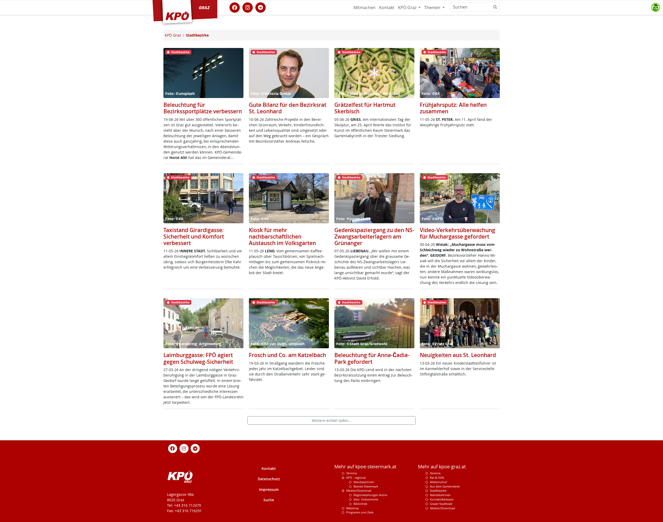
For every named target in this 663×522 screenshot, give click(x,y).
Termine (351, 473)
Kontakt (386, 7)
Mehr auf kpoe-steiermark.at (365, 467)
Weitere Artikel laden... (331, 420)
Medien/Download (358, 490)
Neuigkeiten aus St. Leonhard (458, 355)
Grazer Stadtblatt (441, 504)
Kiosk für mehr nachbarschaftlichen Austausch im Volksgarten (282, 236)
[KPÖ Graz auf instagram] (247, 7)
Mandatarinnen (364, 482)
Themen (432, 7)
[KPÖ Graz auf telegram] (260, 7)
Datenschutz (269, 478)
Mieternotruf (438, 482)
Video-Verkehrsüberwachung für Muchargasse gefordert (457, 233)
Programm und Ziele (359, 512)
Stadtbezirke (438, 490)
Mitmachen (365, 7)
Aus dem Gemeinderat (445, 486)
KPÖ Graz (407, 7)
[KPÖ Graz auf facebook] (234, 7)
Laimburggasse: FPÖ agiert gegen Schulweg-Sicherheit (198, 358)
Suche (268, 499)
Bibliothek (360, 504)
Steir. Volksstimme (366, 499)
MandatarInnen (440, 495)
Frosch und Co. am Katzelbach (287, 355)
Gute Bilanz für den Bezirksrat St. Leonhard (287, 108)
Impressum (269, 489)
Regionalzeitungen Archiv (370, 495)
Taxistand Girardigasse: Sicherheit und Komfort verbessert (193, 236)
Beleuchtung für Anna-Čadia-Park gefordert (371, 358)
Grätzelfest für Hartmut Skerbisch (364, 108)
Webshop (352, 508)
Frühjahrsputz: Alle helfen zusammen (453, 108)
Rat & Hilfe (437, 477)
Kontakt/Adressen (442, 499)
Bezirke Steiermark (366, 486)
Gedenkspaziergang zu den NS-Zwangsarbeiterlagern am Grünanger (374, 236)
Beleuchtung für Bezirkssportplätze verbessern (202, 108)
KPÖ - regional (356, 477)
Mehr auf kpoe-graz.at (442, 467)
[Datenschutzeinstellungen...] (655, 7)
